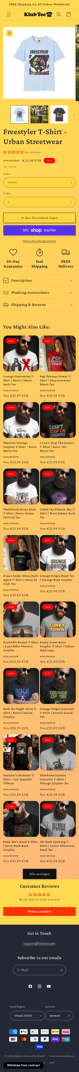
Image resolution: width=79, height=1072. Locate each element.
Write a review (39, 911)
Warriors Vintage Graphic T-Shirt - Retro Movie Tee (19, 446)
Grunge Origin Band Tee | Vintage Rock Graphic (57, 577)
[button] (9, 14)
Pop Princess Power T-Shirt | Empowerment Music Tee (55, 380)
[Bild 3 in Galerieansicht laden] (59, 114)
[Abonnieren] (61, 970)
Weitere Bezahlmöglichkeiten (39, 240)
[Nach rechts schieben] (74, 115)
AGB (52, 1062)
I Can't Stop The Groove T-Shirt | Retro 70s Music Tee (57, 446)
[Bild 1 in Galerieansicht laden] (19, 114)
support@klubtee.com (39, 943)
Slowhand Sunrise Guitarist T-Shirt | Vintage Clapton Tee (54, 779)
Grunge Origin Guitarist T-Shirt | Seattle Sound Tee (57, 712)
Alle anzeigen (39, 874)
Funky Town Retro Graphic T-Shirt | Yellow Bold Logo (57, 646)
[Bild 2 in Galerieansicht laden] (39, 114)
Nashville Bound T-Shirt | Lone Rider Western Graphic (20, 646)
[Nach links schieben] (5, 115)
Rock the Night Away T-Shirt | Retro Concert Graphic (20, 712)
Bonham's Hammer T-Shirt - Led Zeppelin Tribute (19, 779)
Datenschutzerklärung (61, 1056)
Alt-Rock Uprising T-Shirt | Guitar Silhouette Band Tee (57, 845)
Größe (7, 193)
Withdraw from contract (23, 1065)
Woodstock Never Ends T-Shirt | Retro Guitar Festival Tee (19, 513)
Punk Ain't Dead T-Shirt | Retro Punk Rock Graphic (20, 845)
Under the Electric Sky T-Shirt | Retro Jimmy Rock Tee (58, 513)
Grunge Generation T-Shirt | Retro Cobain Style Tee (18, 380)
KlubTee (18, 1055)
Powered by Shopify (34, 1055)
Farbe (6, 173)
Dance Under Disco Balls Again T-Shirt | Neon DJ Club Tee (21, 579)
